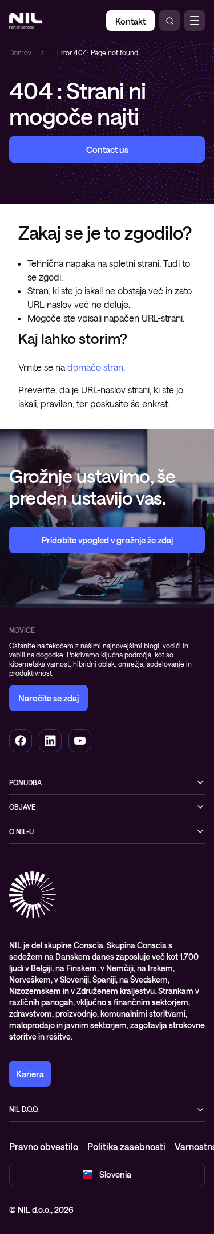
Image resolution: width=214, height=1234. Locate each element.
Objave (22, 807)
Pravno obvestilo (43, 1146)
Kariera (30, 1074)
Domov (20, 52)
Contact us (107, 149)
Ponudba (25, 782)
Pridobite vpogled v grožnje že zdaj (107, 540)
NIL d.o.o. (24, 1109)
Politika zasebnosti (126, 1146)
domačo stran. (96, 367)
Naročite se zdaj (48, 698)
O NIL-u (21, 831)
